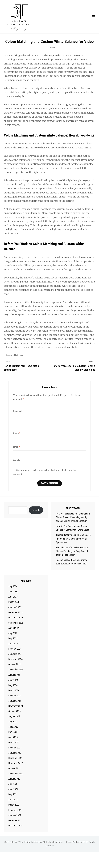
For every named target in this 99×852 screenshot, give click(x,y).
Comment (18, 411)
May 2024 (13, 685)
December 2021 (15, 820)
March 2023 (13, 742)
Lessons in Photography (14, 355)
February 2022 (15, 810)
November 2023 (15, 706)
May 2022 (13, 794)
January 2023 (14, 752)
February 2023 (15, 747)
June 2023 (13, 726)
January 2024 (14, 700)
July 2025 (12, 633)
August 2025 (14, 628)
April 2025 (13, 643)
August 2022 (14, 778)
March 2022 (13, 804)
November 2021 (15, 825)
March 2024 (13, 690)
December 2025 (15, 612)
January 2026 (14, 607)
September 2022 (15, 773)
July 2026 (12, 586)
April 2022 (13, 799)
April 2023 (13, 737)
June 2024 (13, 680)
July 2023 (12, 721)
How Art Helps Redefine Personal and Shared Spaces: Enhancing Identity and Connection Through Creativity (73, 517)
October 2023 (14, 711)
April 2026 (13, 596)
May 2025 (13, 638)
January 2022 (14, 815)
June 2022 (13, 789)
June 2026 (13, 591)
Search (36, 510)
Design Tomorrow (32, 842)
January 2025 (14, 654)
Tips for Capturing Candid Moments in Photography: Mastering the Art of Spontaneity (73, 539)
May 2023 (13, 732)
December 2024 (15, 659)
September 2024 (15, 669)
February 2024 (15, 695)
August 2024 (14, 674)
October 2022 (14, 768)
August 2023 (14, 716)
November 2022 (15, 763)
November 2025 (15, 617)
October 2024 (14, 664)
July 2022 (12, 784)
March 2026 (13, 602)
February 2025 (15, 648)
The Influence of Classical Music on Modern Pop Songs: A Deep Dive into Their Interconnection (72, 551)
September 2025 (15, 622)
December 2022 (15, 758)
